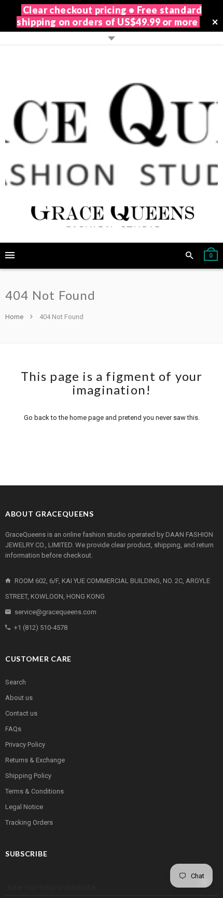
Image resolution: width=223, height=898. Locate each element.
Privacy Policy (25, 744)
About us (19, 698)
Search (15, 682)
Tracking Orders (29, 822)
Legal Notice (24, 807)
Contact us (21, 713)
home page (86, 417)
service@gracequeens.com (55, 612)
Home (15, 317)
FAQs (13, 729)
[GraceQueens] (111, 144)
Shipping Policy (28, 776)
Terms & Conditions (34, 791)
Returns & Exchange (35, 760)
